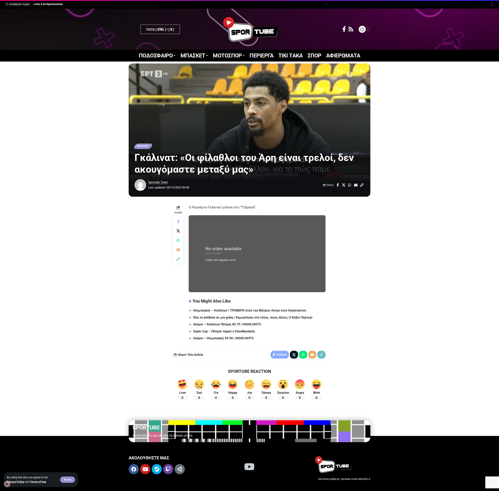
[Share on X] (343, 185)
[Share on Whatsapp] (349, 185)
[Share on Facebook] (337, 185)
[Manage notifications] (7, 484)
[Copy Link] (362, 185)
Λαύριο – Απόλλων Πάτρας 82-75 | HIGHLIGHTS (227, 324)
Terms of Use (38, 481)
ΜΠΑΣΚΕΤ (143, 146)
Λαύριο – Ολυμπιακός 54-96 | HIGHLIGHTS (223, 338)
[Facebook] (344, 29)
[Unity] (180, 469)
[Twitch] (168, 469)
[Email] (355, 185)
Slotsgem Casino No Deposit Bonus (55, 4)
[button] (67, 480)
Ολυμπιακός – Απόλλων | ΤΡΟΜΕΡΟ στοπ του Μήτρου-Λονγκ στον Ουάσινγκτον (249, 310)
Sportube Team (158, 182)
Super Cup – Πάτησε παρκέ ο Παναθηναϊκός (224, 331)
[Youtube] (145, 469)
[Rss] (351, 29)
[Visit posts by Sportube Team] (140, 185)
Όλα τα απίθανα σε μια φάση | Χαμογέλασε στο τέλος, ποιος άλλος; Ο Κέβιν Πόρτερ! (252, 317)
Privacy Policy (15, 481)
